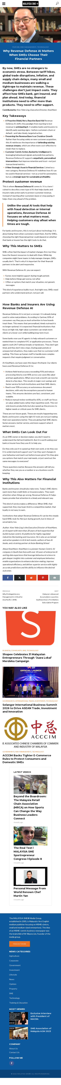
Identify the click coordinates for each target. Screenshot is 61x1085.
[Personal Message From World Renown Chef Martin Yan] (30, 876)
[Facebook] (11, 1063)
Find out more (19, 944)
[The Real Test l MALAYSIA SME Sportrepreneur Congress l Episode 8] (30, 836)
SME (24, 650)
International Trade (24, 701)
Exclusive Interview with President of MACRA (40, 1016)
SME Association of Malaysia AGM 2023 (40, 1030)
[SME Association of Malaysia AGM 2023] (18, 1033)
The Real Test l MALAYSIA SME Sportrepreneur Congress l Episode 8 (28, 853)
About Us (13, 1048)
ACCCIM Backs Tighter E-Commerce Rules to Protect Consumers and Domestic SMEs (27, 759)
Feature (16, 47)
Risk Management (28, 47)
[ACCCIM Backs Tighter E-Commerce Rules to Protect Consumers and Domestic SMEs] (30, 733)
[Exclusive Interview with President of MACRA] (18, 1018)
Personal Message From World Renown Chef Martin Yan (30, 892)
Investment (40, 701)
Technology (43, 47)
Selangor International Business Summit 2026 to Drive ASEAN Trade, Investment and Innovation (30, 708)
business (6, 650)
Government (8, 701)
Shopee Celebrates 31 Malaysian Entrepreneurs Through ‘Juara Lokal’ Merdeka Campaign (27, 658)
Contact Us (14, 1052)
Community (16, 650)
